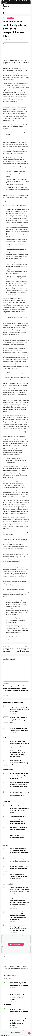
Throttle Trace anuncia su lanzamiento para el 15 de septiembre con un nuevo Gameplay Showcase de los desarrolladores (18, 915)
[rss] (8, 1035)
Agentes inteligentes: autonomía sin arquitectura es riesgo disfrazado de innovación (19, 762)
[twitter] (12, 637)
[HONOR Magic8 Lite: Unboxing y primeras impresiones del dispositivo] (6, 830)
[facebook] (9, 637)
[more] (8, 639)
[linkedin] (23, 637)
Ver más (27, 738)
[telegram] (19, 637)
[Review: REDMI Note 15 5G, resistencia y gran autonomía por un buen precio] (6, 877)
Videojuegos (6, 683)
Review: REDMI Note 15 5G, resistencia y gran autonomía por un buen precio (18, 876)
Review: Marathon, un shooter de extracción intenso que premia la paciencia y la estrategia (19, 794)
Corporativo (10, 17)
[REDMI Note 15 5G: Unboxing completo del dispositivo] (6, 838)
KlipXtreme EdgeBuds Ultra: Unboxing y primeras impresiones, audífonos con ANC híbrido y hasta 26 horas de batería (19, 808)
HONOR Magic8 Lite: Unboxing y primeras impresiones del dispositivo (18, 829)
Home (4, 17)
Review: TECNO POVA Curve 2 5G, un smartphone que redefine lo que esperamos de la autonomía (19, 859)
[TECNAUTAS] (16, 9)
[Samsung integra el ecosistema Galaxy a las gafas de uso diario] (6, 731)
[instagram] (4, 1035)
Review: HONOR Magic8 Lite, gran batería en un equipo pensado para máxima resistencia (19, 868)
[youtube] (6, 1035)
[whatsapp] (27, 637)
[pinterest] (16, 637)
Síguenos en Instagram (16, 944)
